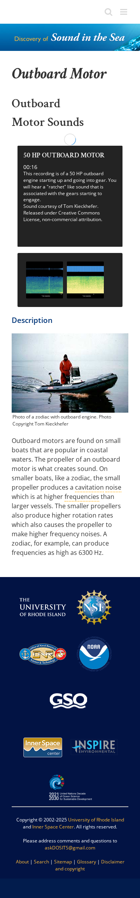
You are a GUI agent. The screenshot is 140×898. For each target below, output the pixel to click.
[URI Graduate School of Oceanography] (68, 680)
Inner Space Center (53, 826)
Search (41, 861)
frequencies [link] (82, 496)
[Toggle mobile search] (108, 12)
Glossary (86, 861)
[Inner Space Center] (42, 727)
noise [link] (113, 487)
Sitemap (63, 861)
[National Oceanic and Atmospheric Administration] (94, 634)
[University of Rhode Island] (42, 587)
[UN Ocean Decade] (70, 774)
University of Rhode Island (96, 819)
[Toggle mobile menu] (124, 12)
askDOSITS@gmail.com (70, 847)
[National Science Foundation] (94, 587)
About (22, 861)
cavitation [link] (89, 487)
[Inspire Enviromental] (94, 727)
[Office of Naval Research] (42, 634)
